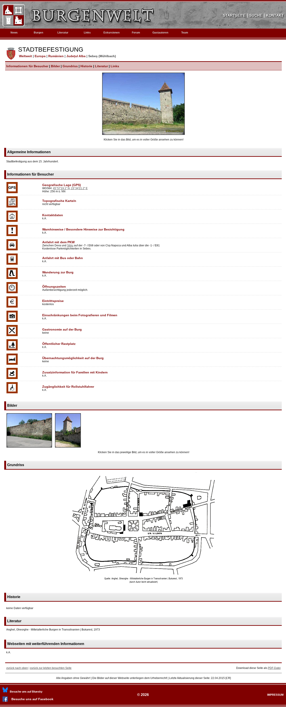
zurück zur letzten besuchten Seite (51, 668)
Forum (136, 32)
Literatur (101, 66)
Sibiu (70, 245)
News (14, 32)
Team (184, 32)
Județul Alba (76, 56)
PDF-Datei (274, 668)
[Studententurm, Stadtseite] (68, 447)
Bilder (55, 66)
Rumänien (56, 56)
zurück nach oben (17, 668)
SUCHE (255, 15)
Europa (40, 56)
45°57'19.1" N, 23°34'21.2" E (70, 188)
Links (87, 32)
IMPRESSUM (275, 694)
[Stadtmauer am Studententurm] (143, 134)
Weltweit (25, 56)
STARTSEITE (234, 15)
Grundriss (70, 66)
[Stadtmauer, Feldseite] (29, 447)
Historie (86, 66)
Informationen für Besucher (27, 66)
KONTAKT (275, 15)
